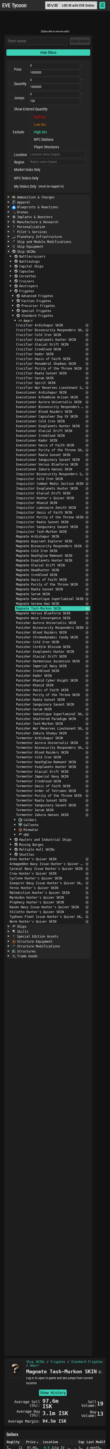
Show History (53, 1393)
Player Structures (46, 147)
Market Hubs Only (27, 169)
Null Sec (40, 117)
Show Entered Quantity (31, 109)
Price (18, 69)
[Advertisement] (55, 22)
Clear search (80, 41)
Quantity (20, 84)
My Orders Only (25, 186)
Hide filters (48, 52)
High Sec (40, 132)
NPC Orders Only (26, 178)
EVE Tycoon (14, 5)
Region (19, 162)
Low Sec (40, 124)
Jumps (19, 98)
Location (20, 155)
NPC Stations (43, 139)
